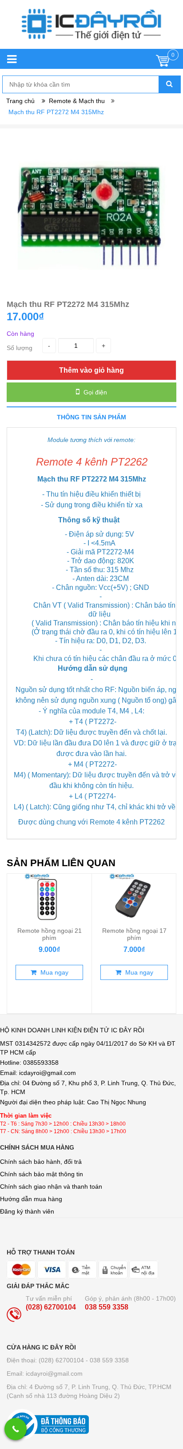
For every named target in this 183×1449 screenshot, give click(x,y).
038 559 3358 (106, 1307)
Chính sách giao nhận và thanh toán (51, 1186)
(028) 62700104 (51, 1307)
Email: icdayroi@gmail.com (45, 1373)
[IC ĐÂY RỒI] (91, 29)
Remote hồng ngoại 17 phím (134, 934)
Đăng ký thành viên (27, 1211)
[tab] (91, 416)
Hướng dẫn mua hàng (31, 1198)
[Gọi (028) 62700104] (15, 1429)
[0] (163, 63)
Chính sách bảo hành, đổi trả (41, 1161)
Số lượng (19, 347)
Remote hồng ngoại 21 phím (49, 934)
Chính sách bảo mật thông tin (41, 1174)
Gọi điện (94, 392)
